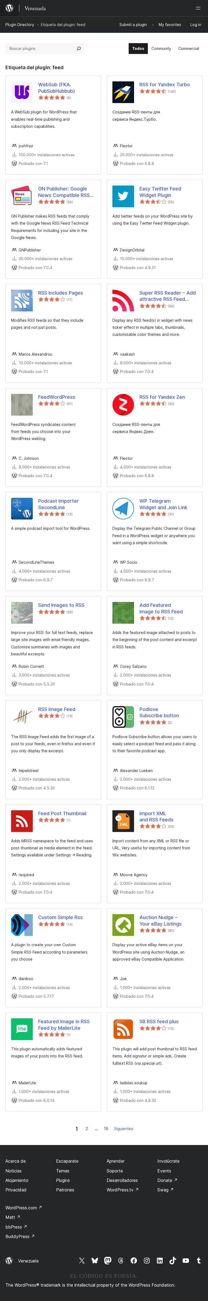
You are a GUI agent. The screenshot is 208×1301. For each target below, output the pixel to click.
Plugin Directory (19, 24)
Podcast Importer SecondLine (58, 504)
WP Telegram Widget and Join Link (163, 504)
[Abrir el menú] (199, 8)
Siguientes (123, 1128)
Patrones (65, 1189)
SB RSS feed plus (159, 1021)
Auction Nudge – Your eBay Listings (160, 920)
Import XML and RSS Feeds (156, 816)
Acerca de (15, 1161)
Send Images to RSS (61, 605)
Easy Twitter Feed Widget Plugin (160, 192)
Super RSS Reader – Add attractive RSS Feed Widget (167, 296)
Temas (62, 1171)
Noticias (13, 1171)
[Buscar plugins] (78, 48)
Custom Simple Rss (60, 917)
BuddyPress (20, 1236)
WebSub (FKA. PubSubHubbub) (56, 88)
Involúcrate (168, 1161)
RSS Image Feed (56, 709)
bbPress (16, 1227)
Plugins (63, 1180)
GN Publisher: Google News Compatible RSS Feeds (64, 192)
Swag (165, 1189)
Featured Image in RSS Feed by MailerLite (64, 1025)
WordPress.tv (123, 1189)
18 (106, 1128)
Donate (167, 1180)
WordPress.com (23, 1207)
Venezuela (28, 1261)
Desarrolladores (122, 1180)
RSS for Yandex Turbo (164, 84)
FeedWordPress (56, 397)
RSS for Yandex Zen (162, 397)
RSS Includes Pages (60, 293)
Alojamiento (16, 1180)
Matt (13, 1217)
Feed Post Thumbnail (62, 813)
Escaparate (67, 1161)
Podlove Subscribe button (159, 712)
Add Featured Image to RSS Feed (161, 608)
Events (164, 1171)
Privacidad (16, 1189)
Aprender (116, 1161)
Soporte (115, 1171)
